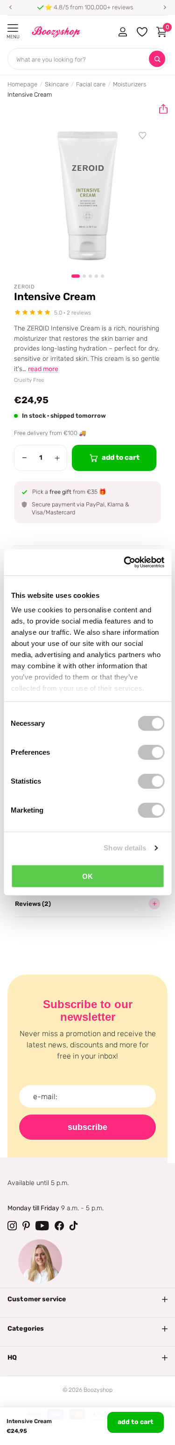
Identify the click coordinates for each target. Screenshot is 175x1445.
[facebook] (59, 1225)
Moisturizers (129, 84)
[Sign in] (122, 31)
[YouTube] (42, 1225)
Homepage (22, 84)
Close (87, 1299)
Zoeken (157, 59)
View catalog (12, 28)
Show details (125, 848)
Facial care (90, 84)
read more (43, 369)
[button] (10, 7)
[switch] (151, 751)
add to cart (136, 1422)
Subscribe (87, 1127)
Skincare (57, 84)
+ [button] (57, 458)
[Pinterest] (26, 1225)
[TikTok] (74, 1225)
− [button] (24, 458)
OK (87, 876)
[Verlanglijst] (143, 136)
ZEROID (24, 287)
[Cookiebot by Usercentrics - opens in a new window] (124, 562)
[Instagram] (12, 1225)
